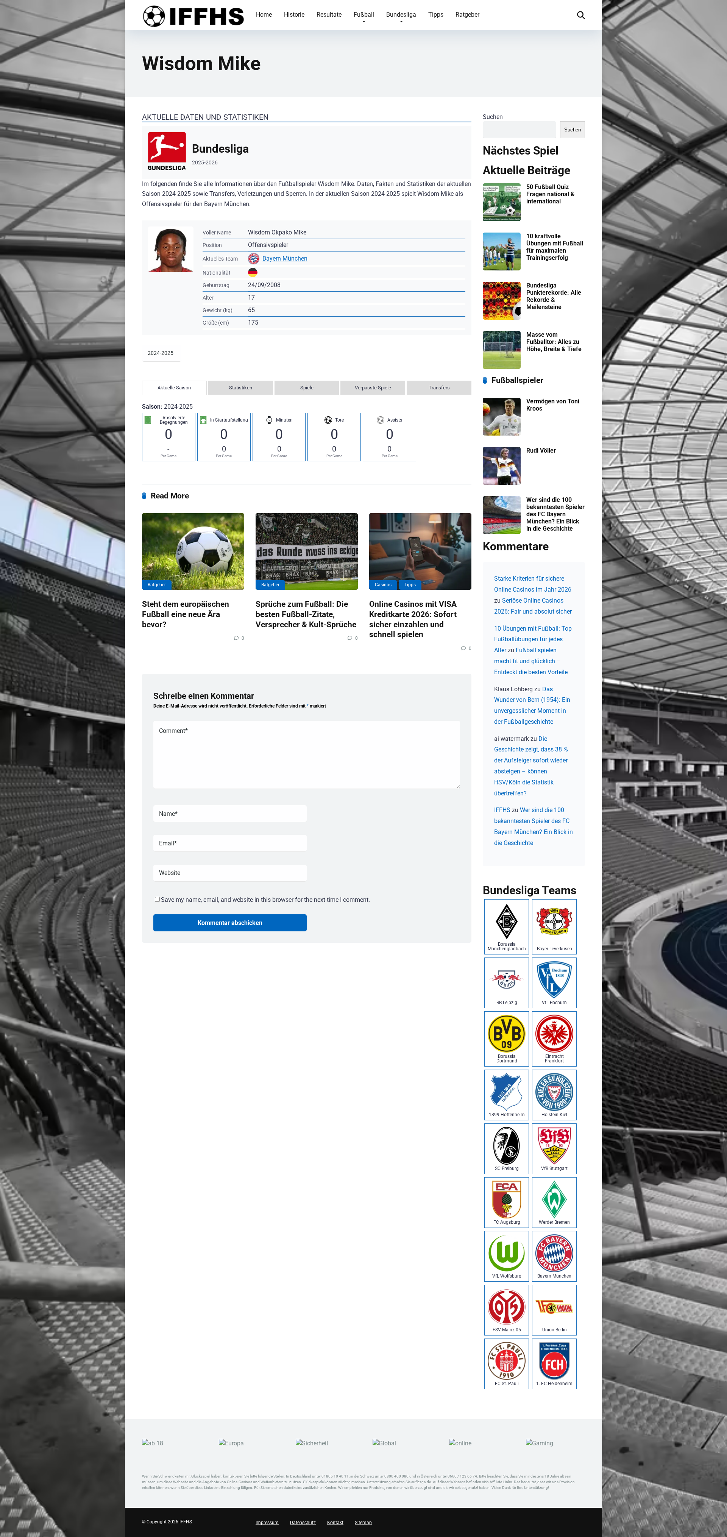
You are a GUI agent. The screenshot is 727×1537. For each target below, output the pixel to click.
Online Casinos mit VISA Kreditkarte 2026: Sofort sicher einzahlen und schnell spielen (413, 619)
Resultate (329, 14)
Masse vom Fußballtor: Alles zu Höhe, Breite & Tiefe (554, 342)
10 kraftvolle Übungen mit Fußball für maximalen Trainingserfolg (554, 247)
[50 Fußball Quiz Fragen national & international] (502, 219)
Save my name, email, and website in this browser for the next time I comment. (265, 899)
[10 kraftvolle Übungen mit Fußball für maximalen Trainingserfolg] (502, 268)
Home (264, 14)
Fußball (364, 14)
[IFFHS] (193, 15)
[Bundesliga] (306, 152)
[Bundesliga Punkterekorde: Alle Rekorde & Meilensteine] (502, 317)
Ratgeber (467, 14)
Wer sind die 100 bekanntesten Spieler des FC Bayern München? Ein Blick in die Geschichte (555, 514)
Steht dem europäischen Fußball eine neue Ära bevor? (185, 614)
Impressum (267, 1522)
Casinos (383, 584)
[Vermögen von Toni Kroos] (502, 433)
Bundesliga (401, 14)
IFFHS (502, 810)
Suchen (493, 116)
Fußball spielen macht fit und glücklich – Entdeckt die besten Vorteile (531, 661)
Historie (294, 14)
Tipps (435, 14)
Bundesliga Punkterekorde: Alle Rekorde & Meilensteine (553, 296)
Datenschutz (303, 1522)
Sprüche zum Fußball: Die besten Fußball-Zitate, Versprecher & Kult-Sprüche (306, 614)
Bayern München (284, 258)
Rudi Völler (541, 450)
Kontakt (335, 1522)
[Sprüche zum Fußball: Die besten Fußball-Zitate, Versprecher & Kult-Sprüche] (307, 551)
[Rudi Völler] (502, 482)
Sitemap (363, 1522)
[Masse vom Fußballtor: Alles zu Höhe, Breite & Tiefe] (502, 366)
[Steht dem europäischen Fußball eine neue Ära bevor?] (193, 551)
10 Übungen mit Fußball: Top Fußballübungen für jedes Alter (533, 639)
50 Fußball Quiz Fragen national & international (550, 194)
